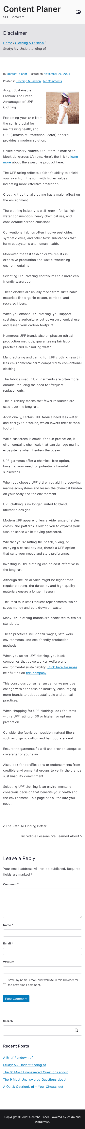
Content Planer (32, 9)
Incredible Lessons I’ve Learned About (50, 836)
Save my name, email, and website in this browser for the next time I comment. (43, 982)
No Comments (52, 81)
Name (8, 925)
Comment (11, 884)
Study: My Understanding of (24, 1065)
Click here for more (62, 667)
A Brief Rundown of (18, 1058)
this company (36, 673)
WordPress (42, 1121)
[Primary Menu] (79, 12)
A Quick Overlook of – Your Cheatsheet (33, 1087)
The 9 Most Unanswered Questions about (34, 1079)
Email (8, 943)
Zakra (71, 1117)
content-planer (17, 73)
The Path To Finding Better (26, 826)
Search (8, 1021)
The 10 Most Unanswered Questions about (35, 1072)
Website (8, 962)
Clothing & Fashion (28, 81)
